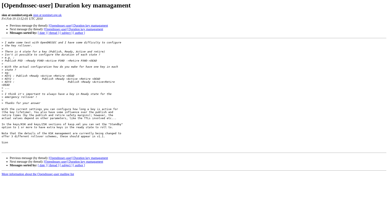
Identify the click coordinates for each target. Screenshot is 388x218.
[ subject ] (66, 33)
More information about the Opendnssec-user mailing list (38, 174)
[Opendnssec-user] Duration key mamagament (78, 25)
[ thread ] (53, 33)
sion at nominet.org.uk (47, 15)
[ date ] (42, 33)
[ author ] (79, 33)
